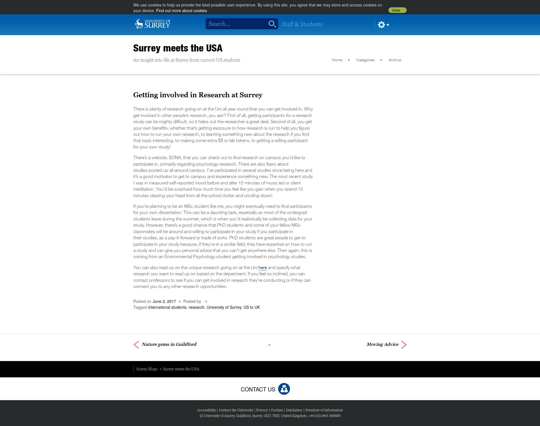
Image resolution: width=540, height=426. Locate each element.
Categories (365, 60)
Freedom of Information (324, 410)
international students (167, 307)
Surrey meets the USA (177, 48)
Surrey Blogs (147, 369)
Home (337, 60)
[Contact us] (284, 389)
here (262, 268)
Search (270, 24)
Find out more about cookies (181, 10)
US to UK (252, 307)
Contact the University (236, 410)
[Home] (153, 23)
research (196, 307)
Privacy (262, 410)
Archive (395, 60)
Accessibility (206, 410)
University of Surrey (224, 307)
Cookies (277, 410)
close (396, 10)
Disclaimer (294, 410)
